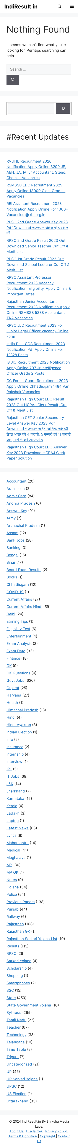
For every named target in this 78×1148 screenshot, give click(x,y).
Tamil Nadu (16, 1020)
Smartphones (18, 983)
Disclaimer (34, 1131)
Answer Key (16, 511)
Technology (16, 1035)
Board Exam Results (23, 570)
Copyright (48, 1136)
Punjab (12, 909)
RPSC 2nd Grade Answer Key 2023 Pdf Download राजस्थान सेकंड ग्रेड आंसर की (37, 227)
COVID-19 (15, 592)
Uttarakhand (17, 1101)
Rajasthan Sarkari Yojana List (31, 939)
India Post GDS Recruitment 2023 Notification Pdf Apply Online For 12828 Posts (35, 349)
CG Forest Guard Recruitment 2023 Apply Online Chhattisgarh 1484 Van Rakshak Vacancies (37, 386)
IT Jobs (12, 776)
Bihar (10, 562)
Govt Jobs (15, 680)
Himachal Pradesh (22, 710)
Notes (11, 880)
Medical (13, 850)
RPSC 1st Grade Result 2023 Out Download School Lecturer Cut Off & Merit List (38, 264)
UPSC (11, 1086)
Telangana (15, 1042)
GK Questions (18, 673)
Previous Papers (20, 902)
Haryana (13, 695)
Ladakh (13, 813)
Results (12, 946)
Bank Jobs (15, 540)
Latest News (17, 828)
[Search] (12, 80)
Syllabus (13, 1012)
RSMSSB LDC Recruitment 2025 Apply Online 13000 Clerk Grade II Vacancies (35, 190)
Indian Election (19, 732)
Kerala (11, 806)
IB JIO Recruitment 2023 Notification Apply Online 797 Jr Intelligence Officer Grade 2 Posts (38, 368)
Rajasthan (15, 924)
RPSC (11, 953)
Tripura (12, 1057)
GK (9, 666)
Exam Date (15, 651)
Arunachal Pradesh (23, 525)
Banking (13, 547)
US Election (16, 1094)
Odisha (12, 887)
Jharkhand (15, 791)
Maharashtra (17, 843)
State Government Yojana (28, 1005)
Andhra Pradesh (20, 503)
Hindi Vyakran (18, 725)
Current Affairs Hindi (24, 606)
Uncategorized (19, 1064)
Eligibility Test (18, 629)
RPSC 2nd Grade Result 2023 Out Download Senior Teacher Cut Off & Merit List (37, 246)
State (11, 998)
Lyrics (11, 835)
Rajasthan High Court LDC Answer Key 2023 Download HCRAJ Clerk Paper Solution (36, 452)
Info (9, 739)
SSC (10, 990)
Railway (13, 916)
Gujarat (12, 688)
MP (9, 865)
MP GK (12, 872)
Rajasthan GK (18, 931)
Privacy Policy (56, 1131)
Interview (14, 761)
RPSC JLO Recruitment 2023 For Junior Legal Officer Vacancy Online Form (37, 331)
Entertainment (18, 636)
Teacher (13, 1027)
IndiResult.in (21, 6)
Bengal (12, 555)
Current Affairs (19, 599)
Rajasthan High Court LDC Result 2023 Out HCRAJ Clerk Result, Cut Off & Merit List (36, 404)
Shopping (14, 975)
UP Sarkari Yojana (22, 1079)
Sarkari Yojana (18, 961)
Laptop (12, 821)
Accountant (16, 481)
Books (11, 577)
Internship (15, 754)
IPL (9, 769)
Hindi (11, 717)
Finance (13, 658)
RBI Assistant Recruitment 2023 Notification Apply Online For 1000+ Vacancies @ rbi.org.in (37, 209)
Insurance (14, 747)
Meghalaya (16, 857)
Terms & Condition (23, 1136)
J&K (9, 784)
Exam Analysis (19, 643)
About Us (16, 1131)
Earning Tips (17, 621)
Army (11, 518)
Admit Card (16, 496)
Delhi (10, 614)
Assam (12, 533)
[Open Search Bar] (59, 6)
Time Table (16, 1049)
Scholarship (16, 968)
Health (12, 702)
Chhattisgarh (17, 584)
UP (9, 1071)
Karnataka (15, 798)
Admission (15, 488)
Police (11, 894)
